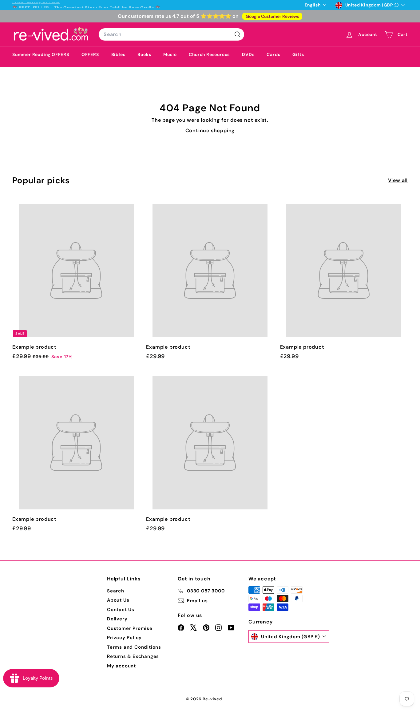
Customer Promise (130, 628)
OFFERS (90, 54)
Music (169, 54)
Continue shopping (210, 130)
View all (398, 180)
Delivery (117, 619)
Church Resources (209, 54)
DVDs (248, 54)
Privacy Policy (124, 638)
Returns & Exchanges (133, 656)
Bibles (118, 54)
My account (121, 666)
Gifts (298, 54)
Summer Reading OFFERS (40, 54)
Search (115, 591)
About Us (118, 600)
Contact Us (120, 610)
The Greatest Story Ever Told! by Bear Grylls (104, 5)
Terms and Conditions (134, 647)
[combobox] (171, 34)
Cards (273, 54)
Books (144, 54)
